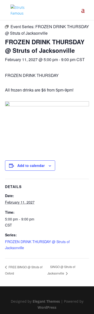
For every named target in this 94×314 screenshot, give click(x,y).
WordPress (47, 307)
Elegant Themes (46, 301)
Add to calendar (31, 165)
